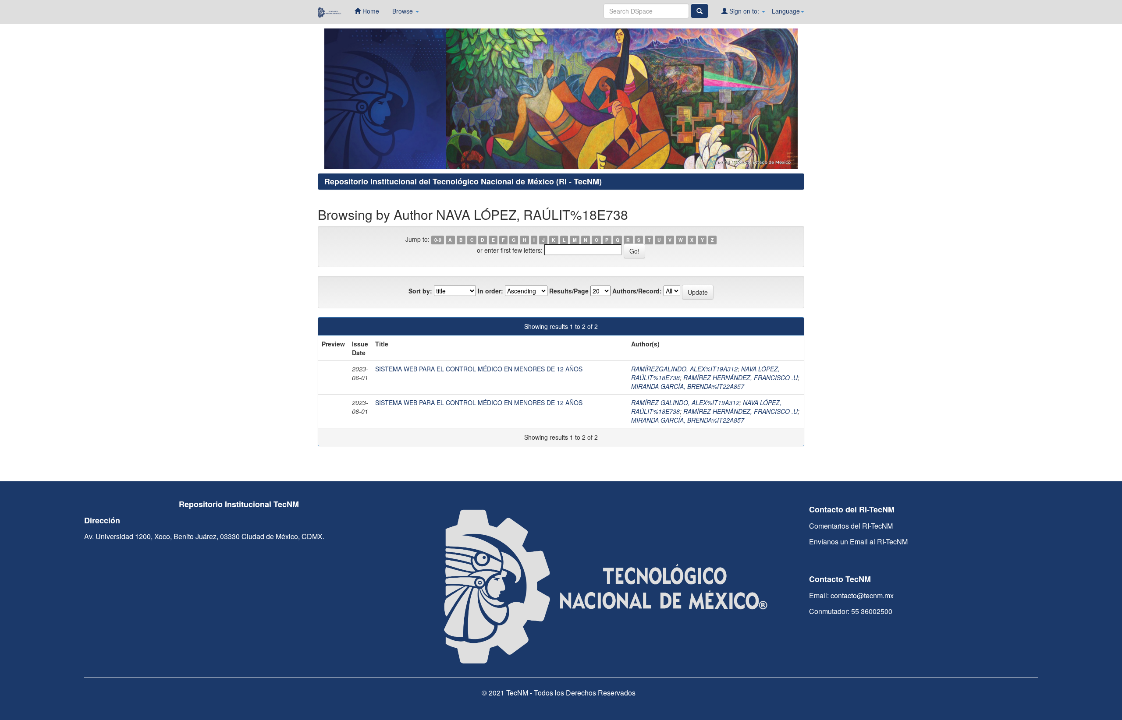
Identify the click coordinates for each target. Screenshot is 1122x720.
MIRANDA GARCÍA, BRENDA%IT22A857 (687, 386)
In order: (490, 290)
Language (786, 11)
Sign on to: (744, 11)
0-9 (437, 239)
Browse (403, 11)
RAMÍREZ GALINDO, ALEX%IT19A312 (685, 402)
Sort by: (420, 290)
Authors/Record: (637, 290)
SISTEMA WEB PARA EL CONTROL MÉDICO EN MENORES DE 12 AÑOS (478, 368)
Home (370, 11)
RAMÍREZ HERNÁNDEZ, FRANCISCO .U (740, 377)
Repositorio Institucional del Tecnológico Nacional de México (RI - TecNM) (463, 181)
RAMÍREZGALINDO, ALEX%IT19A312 (684, 368)
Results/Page (569, 290)
